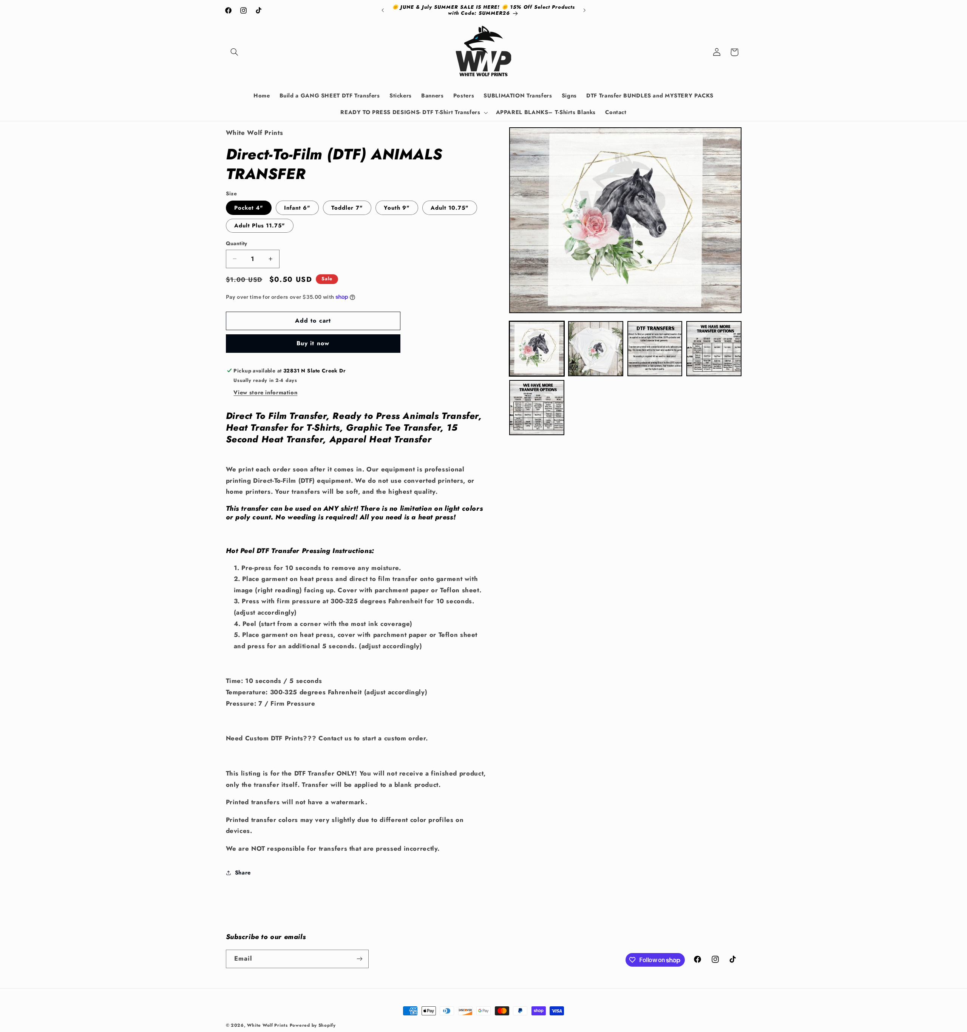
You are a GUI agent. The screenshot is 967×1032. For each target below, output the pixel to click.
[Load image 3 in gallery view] (655, 348)
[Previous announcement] (382, 10)
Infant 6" (297, 208)
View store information (265, 392)
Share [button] (243, 872)
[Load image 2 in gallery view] (595, 348)
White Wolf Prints (267, 1025)
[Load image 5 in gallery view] (536, 407)
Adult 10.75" (450, 208)
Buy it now (313, 343)
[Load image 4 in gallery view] (713, 348)
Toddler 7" (347, 208)
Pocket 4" (248, 208)
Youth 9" (397, 208)
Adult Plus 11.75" (260, 225)
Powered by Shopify (313, 1025)
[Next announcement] (584, 10)
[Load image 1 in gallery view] (536, 348)
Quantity (236, 243)
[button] (234, 52)
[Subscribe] (359, 959)
